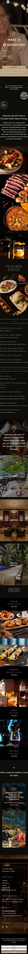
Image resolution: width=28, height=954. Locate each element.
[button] (14, 590)
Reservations (5, 883)
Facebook (2, 927)
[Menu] (2, 3)
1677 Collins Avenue (7, 869)
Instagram (6, 927)
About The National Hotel (9, 890)
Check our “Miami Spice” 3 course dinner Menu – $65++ (14, 73)
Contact (4, 885)
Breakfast (4, 880)
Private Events (6, 888)
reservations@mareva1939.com (14, 916)
